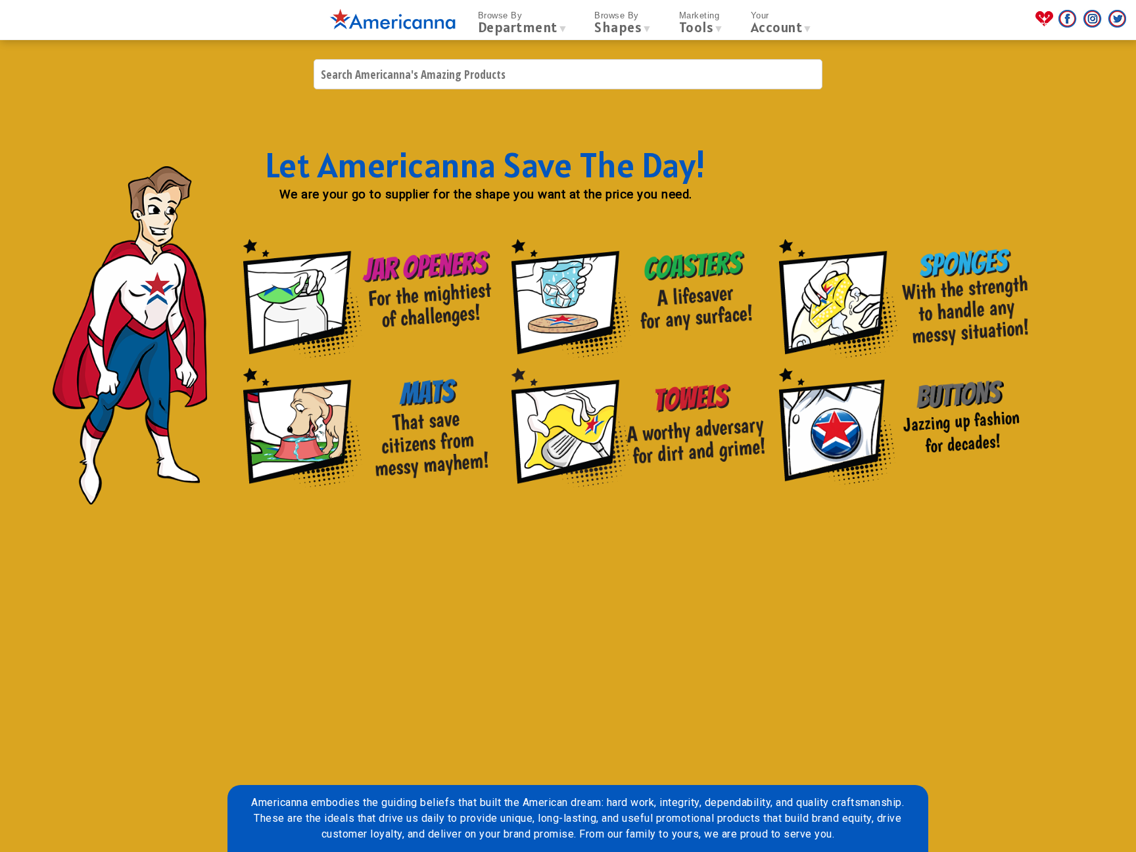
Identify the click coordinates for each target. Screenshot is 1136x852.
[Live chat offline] (1102, 825)
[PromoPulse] (1045, 24)
